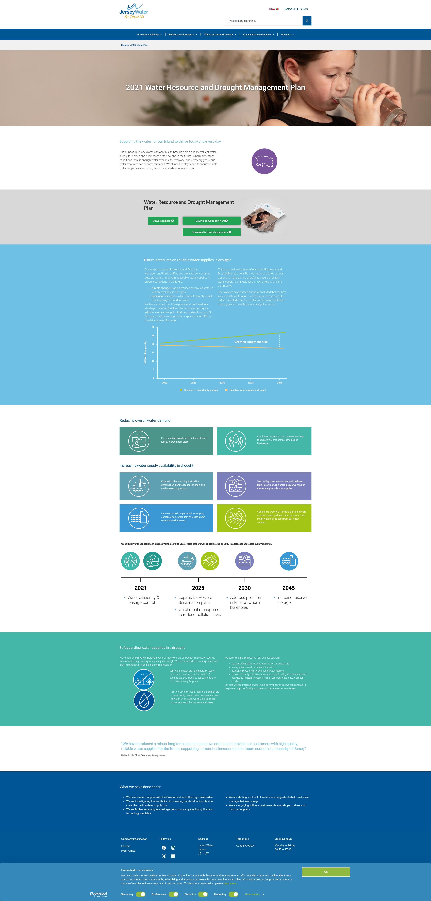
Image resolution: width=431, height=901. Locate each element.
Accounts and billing (148, 34)
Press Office (128, 850)
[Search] (307, 20)
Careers (304, 9)
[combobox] (263, 20)
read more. (230, 883)
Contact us (289, 9)
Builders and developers (181, 34)
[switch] (173, 894)
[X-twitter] (164, 856)
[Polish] (273, 9)
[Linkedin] (173, 856)
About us (286, 34)
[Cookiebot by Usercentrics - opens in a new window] (98, 894)
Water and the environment (218, 34)
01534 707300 (245, 845)
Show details (252, 894)
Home (124, 45)
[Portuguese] (276, 9)
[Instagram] (173, 848)
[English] (270, 9)
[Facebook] (164, 848)
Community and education (257, 34)
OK (326, 871)
